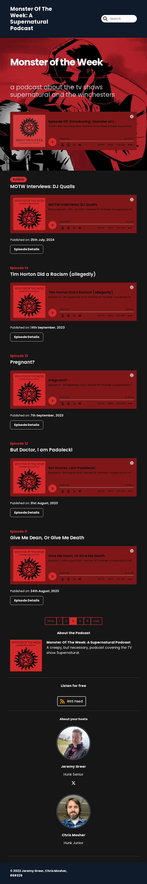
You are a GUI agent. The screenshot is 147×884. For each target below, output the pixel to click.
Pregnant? (22, 362)
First (50, 621)
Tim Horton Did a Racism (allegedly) (53, 274)
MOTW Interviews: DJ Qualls (42, 186)
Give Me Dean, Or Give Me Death (47, 538)
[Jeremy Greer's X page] (73, 783)
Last (96, 621)
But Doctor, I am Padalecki (41, 450)
